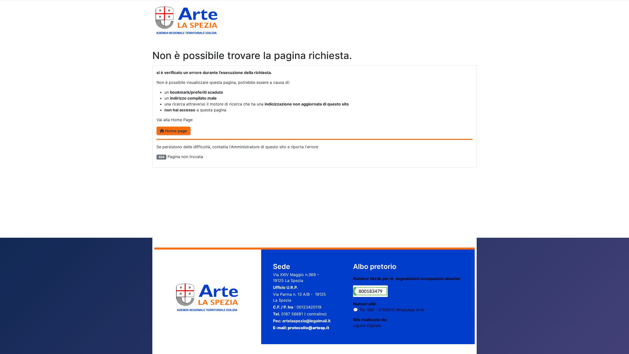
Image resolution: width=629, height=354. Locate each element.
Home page (175, 130)
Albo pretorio (374, 266)
